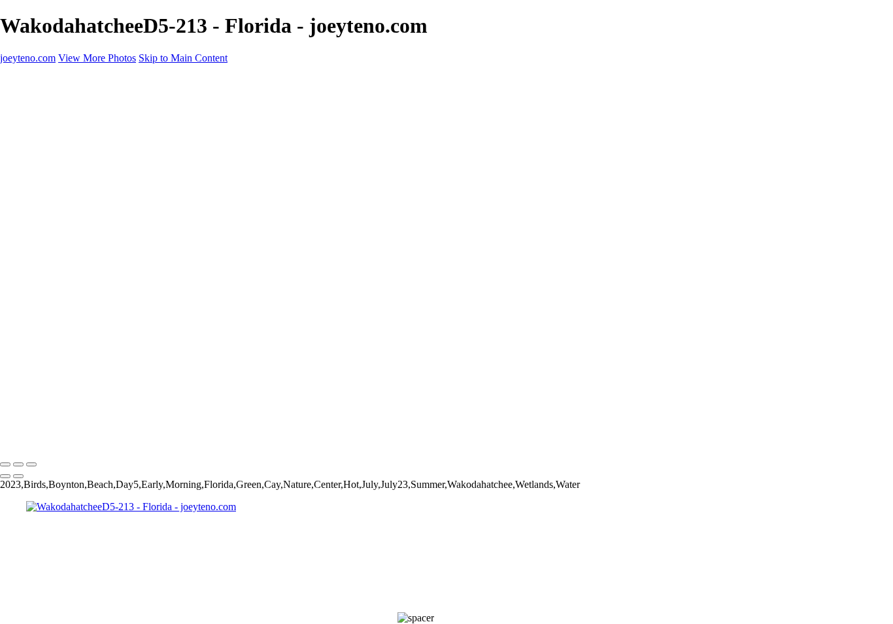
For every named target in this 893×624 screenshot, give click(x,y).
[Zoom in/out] (31, 464)
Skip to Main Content (183, 57)
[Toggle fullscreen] (18, 464)
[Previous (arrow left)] (5, 476)
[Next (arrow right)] (18, 476)
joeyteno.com (28, 437)
